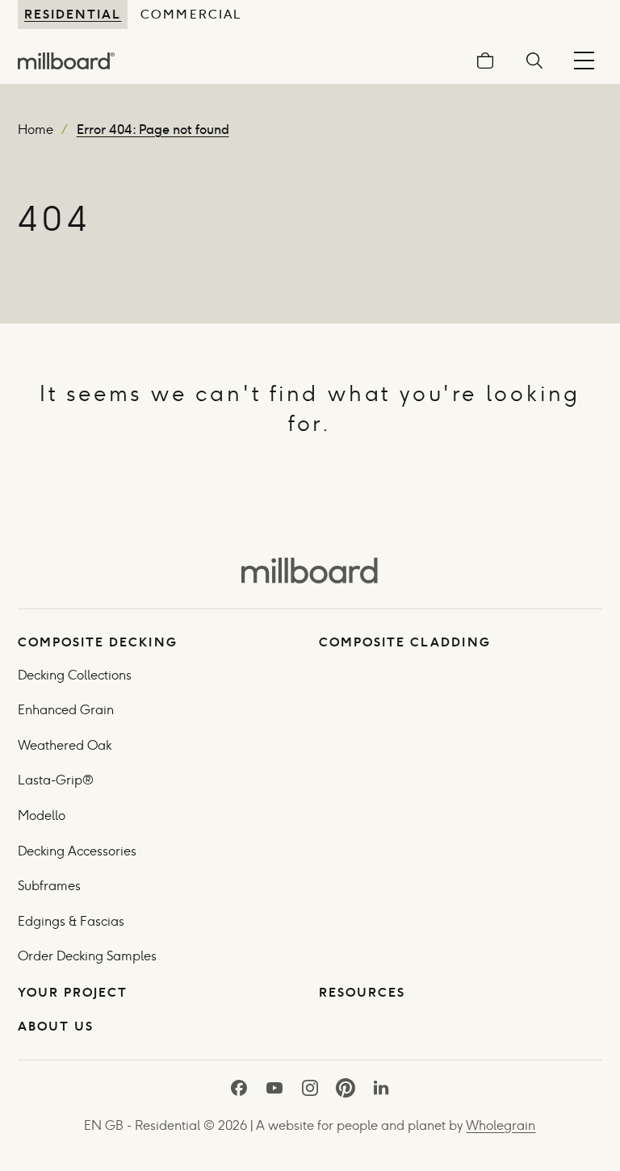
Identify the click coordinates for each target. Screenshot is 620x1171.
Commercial (190, 14)
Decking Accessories (77, 851)
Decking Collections (75, 675)
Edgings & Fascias (71, 921)
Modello (41, 815)
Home (35, 129)
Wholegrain (500, 1125)
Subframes (49, 885)
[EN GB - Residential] (309, 569)
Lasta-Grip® (56, 780)
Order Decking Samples (87, 955)
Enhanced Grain (66, 709)
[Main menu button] (584, 61)
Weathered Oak (64, 745)
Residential (72, 14)
